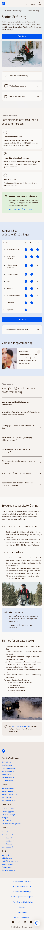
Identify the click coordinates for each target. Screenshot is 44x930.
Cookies (22, 907)
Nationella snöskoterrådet (21, 726)
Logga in (33, 4)
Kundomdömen (22, 912)
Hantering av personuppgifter (22, 897)
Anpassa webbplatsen (22, 917)
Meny (39, 4)
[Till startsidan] (3, 3)
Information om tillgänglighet (22, 902)
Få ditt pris (22, 36)
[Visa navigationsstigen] (3, 10)
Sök (26, 4)
